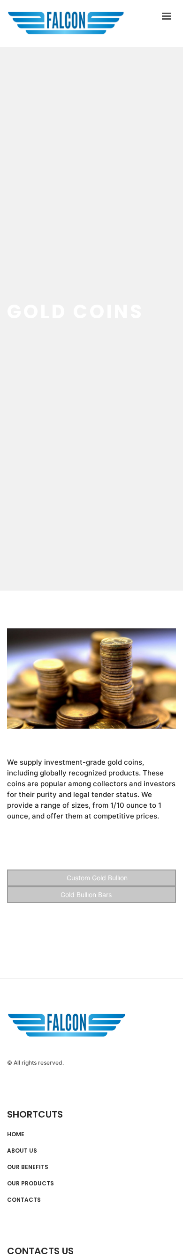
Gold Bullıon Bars (87, 895)
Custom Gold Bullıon (96, 878)
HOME (15, 1134)
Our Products (30, 1183)
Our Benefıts (27, 1167)
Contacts (24, 1200)
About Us (22, 1150)
